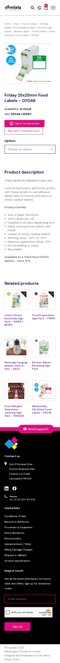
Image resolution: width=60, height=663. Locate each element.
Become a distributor (16, 521)
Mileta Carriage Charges (18, 549)
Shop (16, 23)
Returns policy (12, 538)
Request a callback (15, 555)
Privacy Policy (12, 659)
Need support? (38, 429)
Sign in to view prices (27, 123)
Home (7, 23)
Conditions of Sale (15, 516)
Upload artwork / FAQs (17, 544)
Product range (28, 23)
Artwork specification (17, 560)
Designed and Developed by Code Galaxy (27, 655)
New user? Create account (24, 130)
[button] (7, 49)
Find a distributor (14, 533)
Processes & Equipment (18, 527)
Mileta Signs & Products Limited (22, 651)
